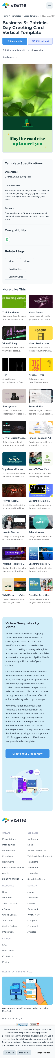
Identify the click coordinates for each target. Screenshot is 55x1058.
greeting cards (16, 276)
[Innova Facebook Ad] (41, 427)
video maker (37, 50)
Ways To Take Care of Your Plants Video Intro (40, 469)
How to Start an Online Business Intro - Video (14, 532)
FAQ (4, 945)
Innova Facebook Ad (40, 437)
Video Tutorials (9, 903)
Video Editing (9, 343)
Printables (7, 856)
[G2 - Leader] (34, 1024)
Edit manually (14, 41)
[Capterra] (23, 1024)
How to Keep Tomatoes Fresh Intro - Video (14, 500)
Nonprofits (33, 862)
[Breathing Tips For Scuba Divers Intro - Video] (41, 553)
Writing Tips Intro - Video (12, 563)
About (31, 892)
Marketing (33, 839)
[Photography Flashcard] (14, 396)
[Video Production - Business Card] (41, 333)
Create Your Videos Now (27, 753)
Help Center (8, 950)
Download (33, 909)
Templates (7, 920)
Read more (8, 56)
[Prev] (15, 108)
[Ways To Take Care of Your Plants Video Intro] (41, 459)
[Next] (40, 108)
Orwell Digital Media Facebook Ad (13, 437)
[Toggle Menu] (49, 5)
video (11, 261)
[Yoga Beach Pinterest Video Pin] (14, 459)
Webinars (7, 897)
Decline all (24, 1052)
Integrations (8, 932)
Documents (8, 862)
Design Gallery (9, 926)
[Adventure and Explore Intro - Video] (41, 522)
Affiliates (32, 932)
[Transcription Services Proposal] (41, 396)
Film (4, 374)
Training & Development (40, 856)
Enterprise (33, 873)
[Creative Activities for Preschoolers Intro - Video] (41, 585)
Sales (30, 845)
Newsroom (33, 897)
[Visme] (14, 5)
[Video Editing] (14, 333)
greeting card (15, 269)
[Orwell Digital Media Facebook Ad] (14, 427)
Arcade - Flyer (36, 374)
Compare (32, 920)
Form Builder (9, 850)
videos (27, 261)
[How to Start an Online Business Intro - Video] (14, 522)
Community (34, 926)
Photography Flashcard (9, 406)
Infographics (8, 845)
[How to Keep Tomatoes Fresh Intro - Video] (14, 490)
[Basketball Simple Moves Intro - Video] (41, 490)
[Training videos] (14, 301)
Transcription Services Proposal (38, 406)
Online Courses (9, 915)
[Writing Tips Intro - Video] (14, 553)
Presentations (9, 839)
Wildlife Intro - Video (13, 595)
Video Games (36, 311)
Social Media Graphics (13, 867)
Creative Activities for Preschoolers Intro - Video (39, 595)
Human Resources (37, 850)
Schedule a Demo (36, 879)
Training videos (10, 311)
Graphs (5, 873)
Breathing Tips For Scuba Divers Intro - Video (39, 563)
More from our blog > (12, 1018)
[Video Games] (41, 301)
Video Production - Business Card (39, 343)
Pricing (5, 962)
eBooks (6, 909)
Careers (31, 903)
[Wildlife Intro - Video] (14, 585)
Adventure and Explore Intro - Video (40, 532)
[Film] (14, 364)
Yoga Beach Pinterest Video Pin (14, 469)
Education (33, 867)
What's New (33, 915)
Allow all (9, 1052)
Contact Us (7, 956)
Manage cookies (42, 1052)
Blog (4, 892)
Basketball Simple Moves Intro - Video (39, 500)
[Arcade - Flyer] (41, 364)
